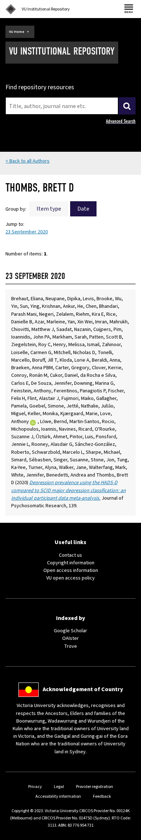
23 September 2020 (26, 232)
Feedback (102, 796)
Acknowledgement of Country (83, 689)
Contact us (70, 555)
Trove (70, 646)
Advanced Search (121, 121)
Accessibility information (58, 796)
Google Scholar (70, 630)
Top (128, 834)
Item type (49, 209)
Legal (59, 787)
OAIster (70, 638)
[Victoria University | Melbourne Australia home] (10, 9)
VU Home (16, 31)
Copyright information (70, 563)
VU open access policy (70, 578)
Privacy (35, 787)
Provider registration (94, 787)
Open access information (70, 570)
